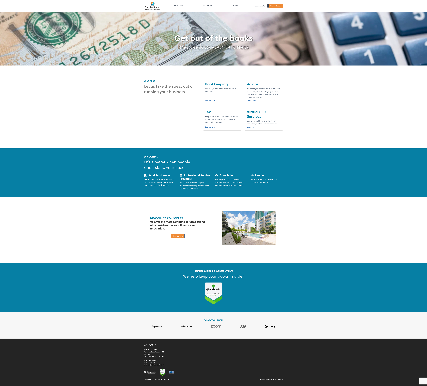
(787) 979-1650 (151, 362)
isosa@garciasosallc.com (155, 365)
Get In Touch (275, 5)
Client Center (260, 5)
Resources (235, 5)
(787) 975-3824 (151, 360)
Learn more (218, 100)
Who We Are (207, 5)
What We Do (178, 5)
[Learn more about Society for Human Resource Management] (171, 372)
